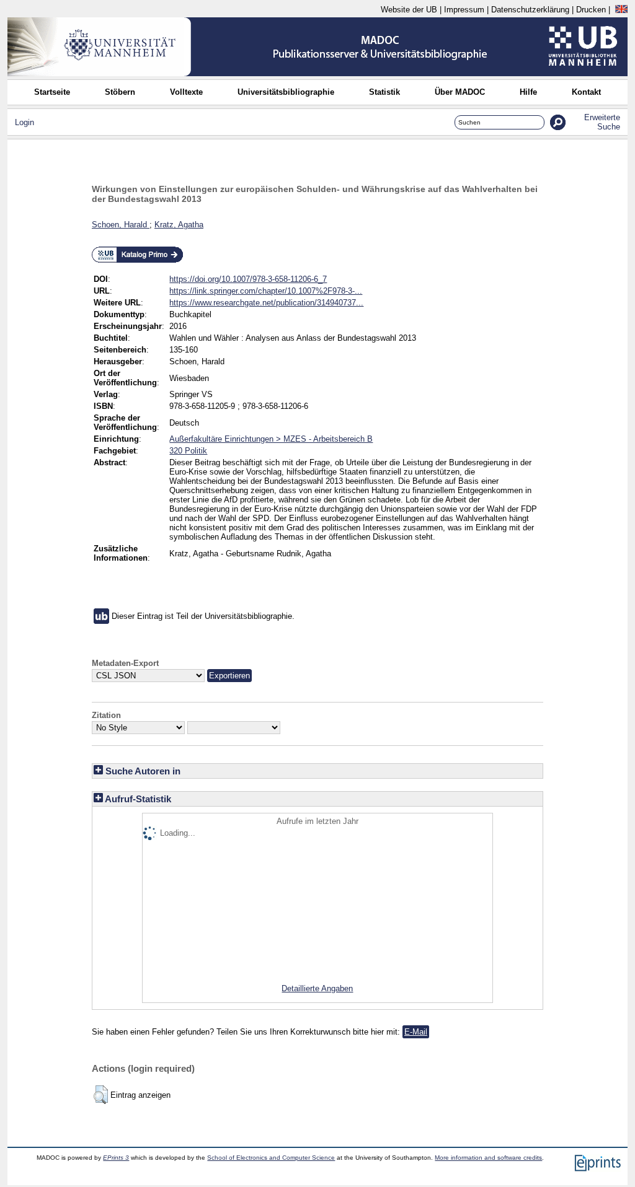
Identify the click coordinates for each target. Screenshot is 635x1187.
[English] (621, 9)
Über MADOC (460, 92)
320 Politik (188, 450)
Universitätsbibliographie (286, 92)
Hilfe (528, 92)
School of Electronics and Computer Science (271, 1157)
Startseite (52, 92)
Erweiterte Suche (602, 122)
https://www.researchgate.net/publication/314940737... (266, 302)
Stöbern (120, 92)
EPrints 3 (116, 1157)
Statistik (384, 92)
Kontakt (586, 92)
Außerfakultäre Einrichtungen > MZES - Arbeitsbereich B (271, 439)
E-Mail (415, 1031)
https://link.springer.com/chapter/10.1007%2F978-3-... (265, 291)
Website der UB (409, 9)
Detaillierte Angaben (317, 988)
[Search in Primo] (137, 260)
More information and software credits (488, 1157)
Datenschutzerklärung (530, 9)
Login (24, 122)
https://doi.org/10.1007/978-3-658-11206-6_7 (248, 279)
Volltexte (186, 92)
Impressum (464, 9)
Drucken (591, 9)
